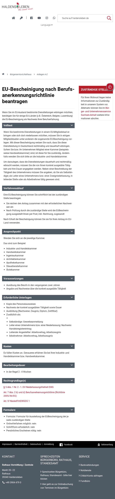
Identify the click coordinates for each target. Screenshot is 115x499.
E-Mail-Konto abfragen (92, 475)
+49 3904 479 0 (13, 482)
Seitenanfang (107, 444)
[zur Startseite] (13, 18)
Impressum (7, 444)
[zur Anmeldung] (21, 18)
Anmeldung (49, 444)
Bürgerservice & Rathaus (20, 74)
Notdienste (86, 470)
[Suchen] (109, 18)
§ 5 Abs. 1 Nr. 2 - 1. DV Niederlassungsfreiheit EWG (29, 387)
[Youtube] (39, 18)
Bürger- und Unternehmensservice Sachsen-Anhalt (96, 111)
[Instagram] (46, 18)
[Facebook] (31, 18)
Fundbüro (85, 481)
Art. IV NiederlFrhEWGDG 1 (17, 401)
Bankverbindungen (90, 465)
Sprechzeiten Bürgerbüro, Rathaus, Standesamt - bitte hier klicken (56, 475)
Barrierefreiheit (21, 444)
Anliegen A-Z (42, 74)
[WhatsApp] (54, 18)
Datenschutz (35, 444)
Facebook (68, 444)
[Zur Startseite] (57, 6)
